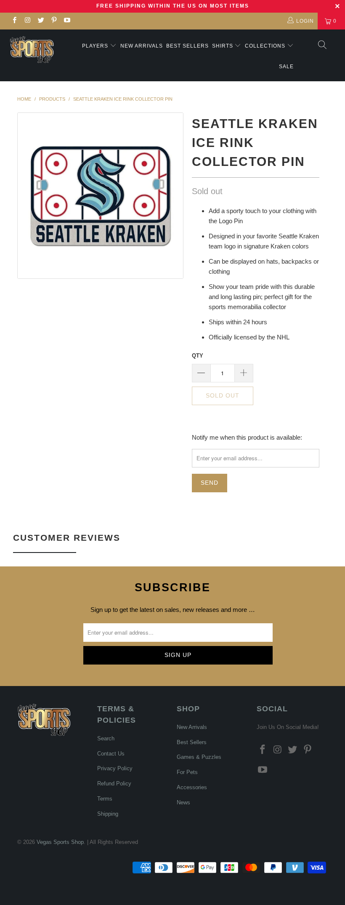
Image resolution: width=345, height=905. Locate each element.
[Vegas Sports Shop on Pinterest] (53, 21)
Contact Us (111, 753)
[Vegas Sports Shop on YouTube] (66, 21)
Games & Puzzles (199, 757)
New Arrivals (141, 46)
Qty (197, 355)
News (183, 802)
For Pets (187, 772)
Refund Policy (114, 783)
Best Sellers (187, 46)
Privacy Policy (115, 768)
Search (105, 738)
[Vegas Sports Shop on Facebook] (14, 21)
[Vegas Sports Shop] (31, 49)
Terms (104, 799)
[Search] (322, 45)
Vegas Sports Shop (60, 842)
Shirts (222, 46)
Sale (286, 66)
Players (95, 46)
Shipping (107, 814)
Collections (266, 46)
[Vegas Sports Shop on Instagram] (27, 21)
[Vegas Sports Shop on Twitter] (40, 21)
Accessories (192, 787)
